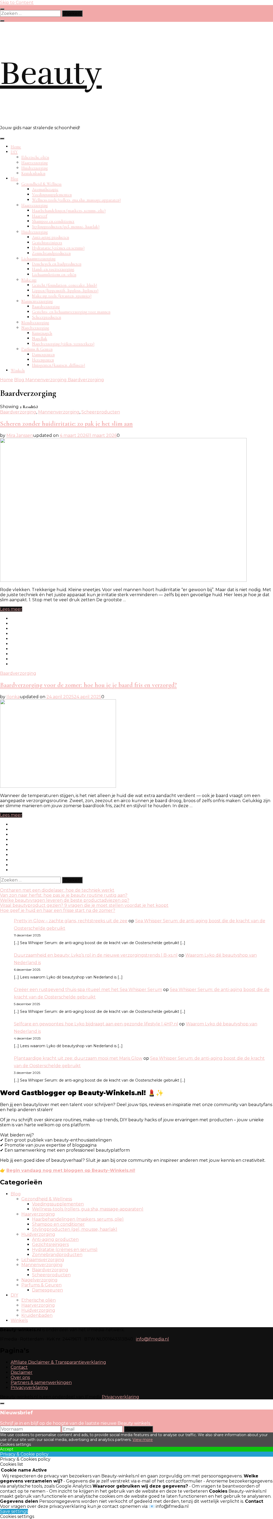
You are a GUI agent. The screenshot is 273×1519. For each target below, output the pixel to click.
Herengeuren (43, 359)
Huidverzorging (34, 167)
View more (143, 1439)
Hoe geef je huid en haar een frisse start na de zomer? (57, 910)
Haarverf (39, 215)
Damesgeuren (43, 354)
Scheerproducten (46, 317)
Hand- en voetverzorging (53, 269)
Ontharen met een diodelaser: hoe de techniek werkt (57, 890)
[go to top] (2, 1403)
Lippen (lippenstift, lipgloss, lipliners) (65, 290)
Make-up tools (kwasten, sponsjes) (61, 295)
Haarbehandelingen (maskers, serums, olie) (69, 210)
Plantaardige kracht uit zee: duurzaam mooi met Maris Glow (78, 1058)
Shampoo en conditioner (53, 221)
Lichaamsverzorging (38, 258)
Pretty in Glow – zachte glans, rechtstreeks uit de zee (70, 920)
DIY (14, 152)
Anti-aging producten (50, 237)
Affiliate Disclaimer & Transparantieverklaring (58, 1362)
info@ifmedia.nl (152, 1339)
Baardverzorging (46, 306)
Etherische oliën (35, 157)
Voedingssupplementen (52, 194)
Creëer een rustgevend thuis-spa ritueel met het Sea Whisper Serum (88, 989)
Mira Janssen (19, 435)
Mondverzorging (35, 322)
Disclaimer (22, 1372)
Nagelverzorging (35, 327)
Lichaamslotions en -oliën (54, 274)
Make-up (29, 279)
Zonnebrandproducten (51, 253)
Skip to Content (17, 2)
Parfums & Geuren (37, 349)
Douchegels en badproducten (56, 263)
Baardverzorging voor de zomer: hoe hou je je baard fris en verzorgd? (88, 685)
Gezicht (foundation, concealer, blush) (64, 285)
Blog (14, 178)
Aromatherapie (45, 189)
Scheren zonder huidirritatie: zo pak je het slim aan (66, 424)
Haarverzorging (34, 162)
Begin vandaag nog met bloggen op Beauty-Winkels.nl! (70, 1170)
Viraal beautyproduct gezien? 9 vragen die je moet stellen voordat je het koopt (84, 905)
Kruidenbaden (33, 173)
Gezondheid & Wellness (41, 183)
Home (16, 146)
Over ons (20, 1377)
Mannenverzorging (37, 301)
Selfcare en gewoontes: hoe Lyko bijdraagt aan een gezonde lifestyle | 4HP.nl (96, 1023)
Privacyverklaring (29, 1387)
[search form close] (2, 9)
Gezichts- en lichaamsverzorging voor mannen (71, 311)
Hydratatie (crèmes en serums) (58, 247)
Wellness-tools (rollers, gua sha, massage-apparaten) (76, 199)
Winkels (18, 370)
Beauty (51, 73)
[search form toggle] (2, 21)
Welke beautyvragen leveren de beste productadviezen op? (64, 900)
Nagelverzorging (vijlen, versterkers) (63, 343)
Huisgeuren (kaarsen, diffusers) (58, 365)
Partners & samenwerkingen (41, 1382)
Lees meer (11, 609)
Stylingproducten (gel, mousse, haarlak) (65, 226)
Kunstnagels (42, 333)
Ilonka (13, 696)
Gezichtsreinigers (47, 242)
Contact (19, 1367)
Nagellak (39, 338)
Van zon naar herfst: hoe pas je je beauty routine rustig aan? (63, 895)
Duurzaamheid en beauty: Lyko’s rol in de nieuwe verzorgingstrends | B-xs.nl (96, 955)
